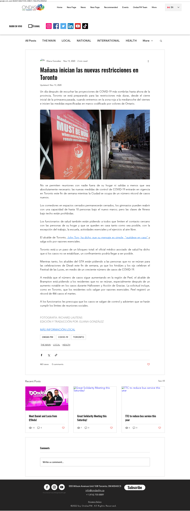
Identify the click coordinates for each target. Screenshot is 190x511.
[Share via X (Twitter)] (48, 355)
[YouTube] (78, 26)
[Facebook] (56, 26)
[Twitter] (63, 26)
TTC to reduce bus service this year (140, 418)
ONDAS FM (47, 337)
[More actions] (148, 61)
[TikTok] (85, 26)
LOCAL (66, 40)
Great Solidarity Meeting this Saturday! (92, 418)
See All (161, 381)
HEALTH (66, 344)
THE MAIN (49, 40)
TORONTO (78, 337)
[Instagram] (49, 26)
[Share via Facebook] (41, 355)
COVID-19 (63, 337)
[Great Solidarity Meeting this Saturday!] (95, 398)
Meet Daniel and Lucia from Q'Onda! (43, 418)
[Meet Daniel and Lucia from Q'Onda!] (46, 398)
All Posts (30, 40)
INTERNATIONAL (108, 40)
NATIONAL (84, 40)
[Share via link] (56, 355)
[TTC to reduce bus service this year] (143, 398)
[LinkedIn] (70, 26)
